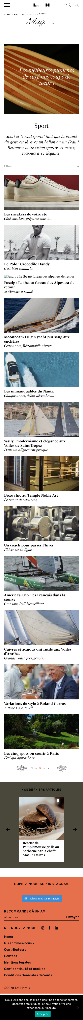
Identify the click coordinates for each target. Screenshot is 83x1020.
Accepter (43, 1014)
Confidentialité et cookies (24, 969)
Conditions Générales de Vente (28, 975)
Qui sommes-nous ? (19, 943)
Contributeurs (15, 950)
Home (8, 937)
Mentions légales (17, 962)
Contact (10, 956)
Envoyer (72, 917)
